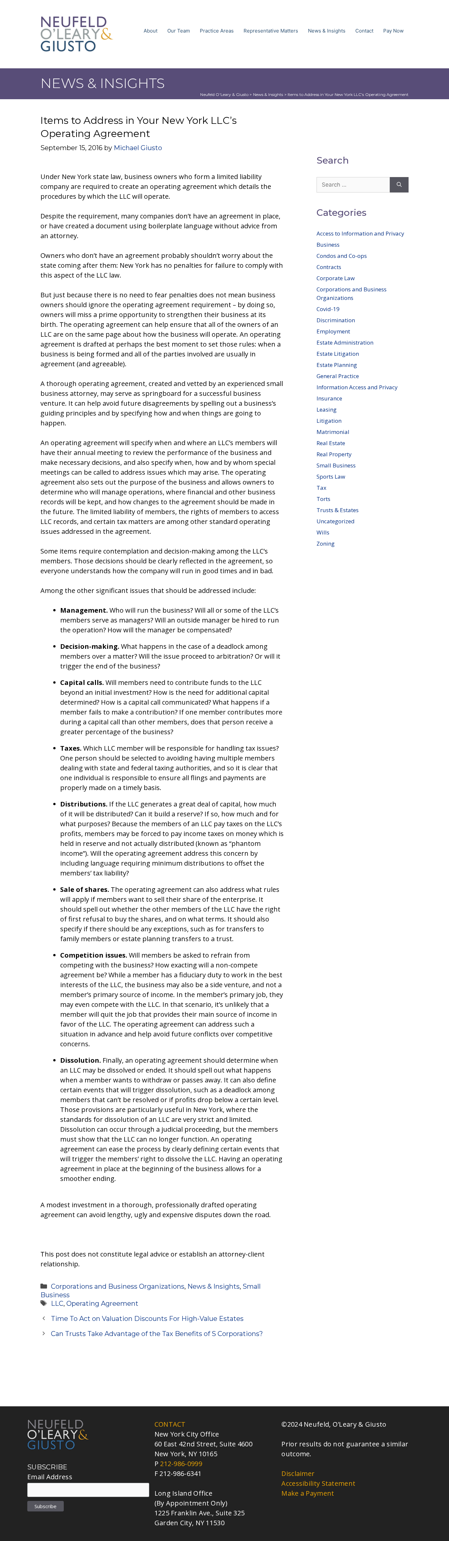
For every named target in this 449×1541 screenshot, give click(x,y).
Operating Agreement (102, 1303)
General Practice (338, 376)
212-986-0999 (181, 1463)
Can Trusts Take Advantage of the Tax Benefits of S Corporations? (157, 1334)
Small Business (336, 465)
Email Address (49, 1476)
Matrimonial (333, 432)
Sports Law (331, 476)
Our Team (178, 31)
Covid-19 (328, 309)
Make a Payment (307, 1493)
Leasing (327, 409)
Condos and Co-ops (342, 256)
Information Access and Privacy (357, 387)
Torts (323, 499)
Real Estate (331, 443)
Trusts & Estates (338, 510)
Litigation (329, 420)
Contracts (329, 267)
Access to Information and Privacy (360, 233)
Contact (364, 31)
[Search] (399, 185)
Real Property (334, 454)
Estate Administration (345, 342)
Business (328, 244)
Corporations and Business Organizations (117, 1286)
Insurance (329, 398)
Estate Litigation (338, 353)
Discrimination (336, 320)
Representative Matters (271, 31)
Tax (321, 487)
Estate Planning (337, 365)
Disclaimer (298, 1473)
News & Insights (326, 31)
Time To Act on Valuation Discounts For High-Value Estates (147, 1319)
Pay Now (393, 31)
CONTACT (170, 1424)
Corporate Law (336, 278)
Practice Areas (217, 31)
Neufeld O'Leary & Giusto (224, 94)
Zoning (326, 543)
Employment (333, 331)
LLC (57, 1303)
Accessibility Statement (318, 1483)
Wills (323, 532)
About (150, 31)
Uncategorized (336, 521)
